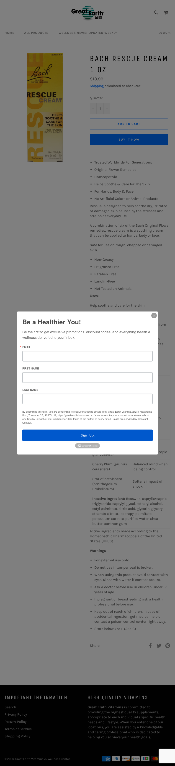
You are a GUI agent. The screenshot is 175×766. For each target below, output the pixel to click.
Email (26, 346)
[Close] (154, 315)
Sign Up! (88, 435)
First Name (30, 368)
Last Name (30, 389)
